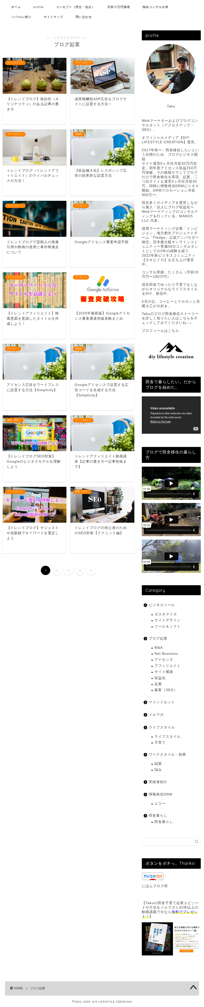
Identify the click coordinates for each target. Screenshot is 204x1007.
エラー (160, 803)
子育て (160, 742)
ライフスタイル (162, 727)
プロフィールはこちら (160, 331)
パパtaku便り (21, 17)
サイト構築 (163, 672)
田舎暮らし (158, 815)
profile (38, 7)
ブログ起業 (158, 638)
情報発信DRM (160, 794)
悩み (158, 770)
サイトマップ (53, 17)
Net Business (166, 653)
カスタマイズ (165, 614)
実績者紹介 (158, 782)
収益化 (160, 678)
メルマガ (156, 715)
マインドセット (162, 702)
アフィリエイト (167, 666)
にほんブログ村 (155, 886)
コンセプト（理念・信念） (75, 7)
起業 (158, 684)
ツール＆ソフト (167, 626)
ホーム (16, 7)
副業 (158, 764)
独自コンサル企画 (155, 7)
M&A (158, 647)
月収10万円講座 (118, 7)
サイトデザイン (167, 620)
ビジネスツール (162, 605)
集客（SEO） (165, 690)
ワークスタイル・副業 (167, 754)
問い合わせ (84, 17)
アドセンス (163, 659)
